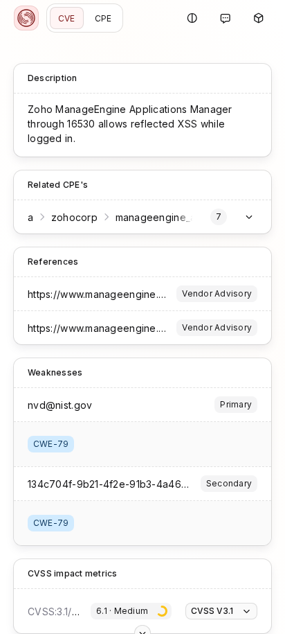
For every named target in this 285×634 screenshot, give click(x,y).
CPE (103, 18)
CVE (66, 18)
